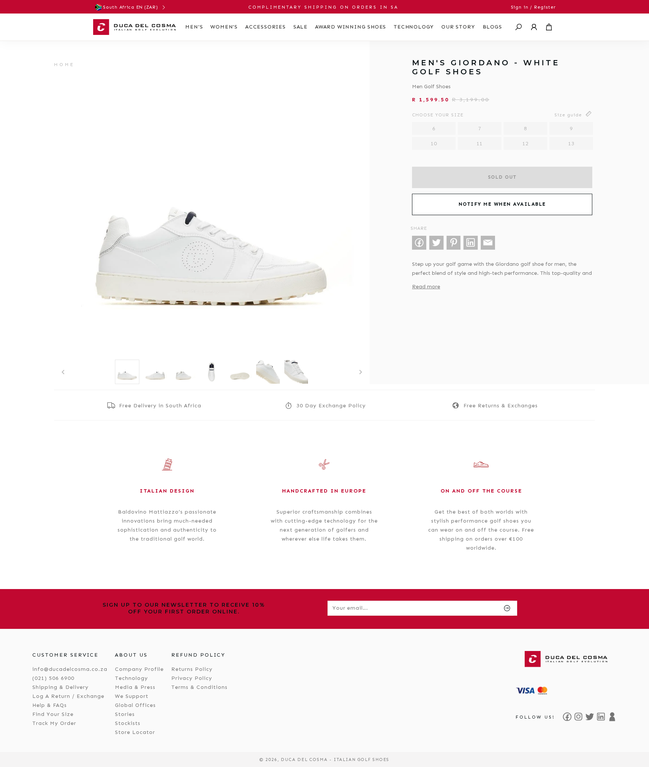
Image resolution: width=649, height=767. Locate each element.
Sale (300, 27)
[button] (519, 27)
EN (139, 7)
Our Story (458, 27)
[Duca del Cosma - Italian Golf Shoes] (134, 27)
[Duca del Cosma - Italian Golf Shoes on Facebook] (567, 716)
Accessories (265, 27)
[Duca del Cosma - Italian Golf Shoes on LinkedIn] (601, 716)
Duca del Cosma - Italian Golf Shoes (335, 759)
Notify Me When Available (502, 204)
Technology (414, 27)
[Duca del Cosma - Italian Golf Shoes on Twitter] (589, 716)
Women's (224, 27)
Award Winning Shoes (350, 27)
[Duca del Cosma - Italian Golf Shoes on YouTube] (612, 716)
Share (419, 228)
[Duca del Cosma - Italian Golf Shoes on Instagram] (578, 716)
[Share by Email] (488, 243)
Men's (194, 27)
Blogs (492, 27)
